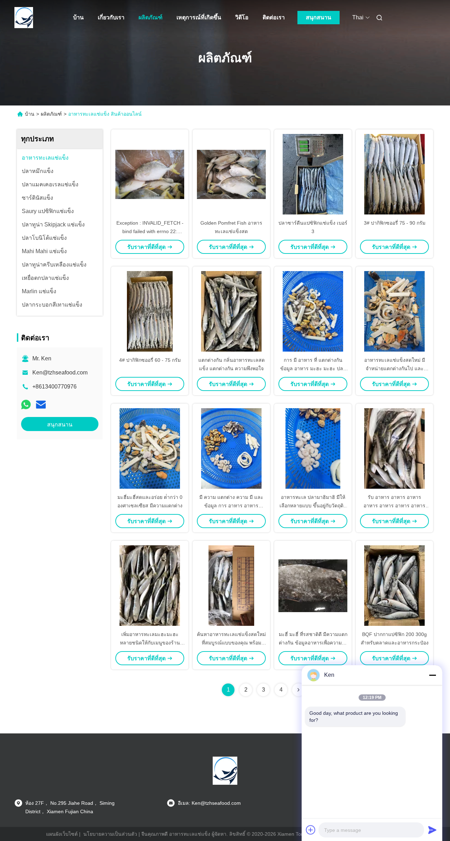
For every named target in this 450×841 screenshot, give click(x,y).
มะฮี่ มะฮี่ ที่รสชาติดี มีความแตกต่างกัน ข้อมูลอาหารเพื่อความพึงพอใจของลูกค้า (313, 642)
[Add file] (311, 829)
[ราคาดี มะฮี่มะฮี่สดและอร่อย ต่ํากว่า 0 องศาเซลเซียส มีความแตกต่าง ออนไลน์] (149, 448)
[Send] (432, 829)
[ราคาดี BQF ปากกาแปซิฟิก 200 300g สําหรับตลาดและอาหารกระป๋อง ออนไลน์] (394, 585)
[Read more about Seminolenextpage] (298, 689)
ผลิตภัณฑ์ (150, 17)
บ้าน (78, 17)
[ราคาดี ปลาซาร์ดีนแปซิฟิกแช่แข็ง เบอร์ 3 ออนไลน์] (312, 174)
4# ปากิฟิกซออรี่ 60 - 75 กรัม (150, 360)
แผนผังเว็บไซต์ (62, 834)
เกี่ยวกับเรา (111, 17)
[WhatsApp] (26, 404)
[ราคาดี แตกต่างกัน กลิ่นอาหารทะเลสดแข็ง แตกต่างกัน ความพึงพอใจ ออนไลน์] (231, 311)
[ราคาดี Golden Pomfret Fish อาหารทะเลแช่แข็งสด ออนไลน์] (231, 174)
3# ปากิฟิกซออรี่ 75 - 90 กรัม (394, 223)
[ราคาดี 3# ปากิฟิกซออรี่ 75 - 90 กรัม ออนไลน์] (394, 174)
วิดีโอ (242, 17)
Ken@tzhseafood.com (60, 372)
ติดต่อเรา (274, 17)
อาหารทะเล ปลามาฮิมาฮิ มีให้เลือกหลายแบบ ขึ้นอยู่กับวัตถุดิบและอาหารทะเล (313, 505)
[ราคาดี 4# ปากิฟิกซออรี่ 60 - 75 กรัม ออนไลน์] (149, 311)
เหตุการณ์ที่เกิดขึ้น (198, 17)
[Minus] (432, 675)
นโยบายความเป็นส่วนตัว (110, 834)
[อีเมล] (40, 404)
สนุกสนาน (318, 17)
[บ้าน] (24, 17)
